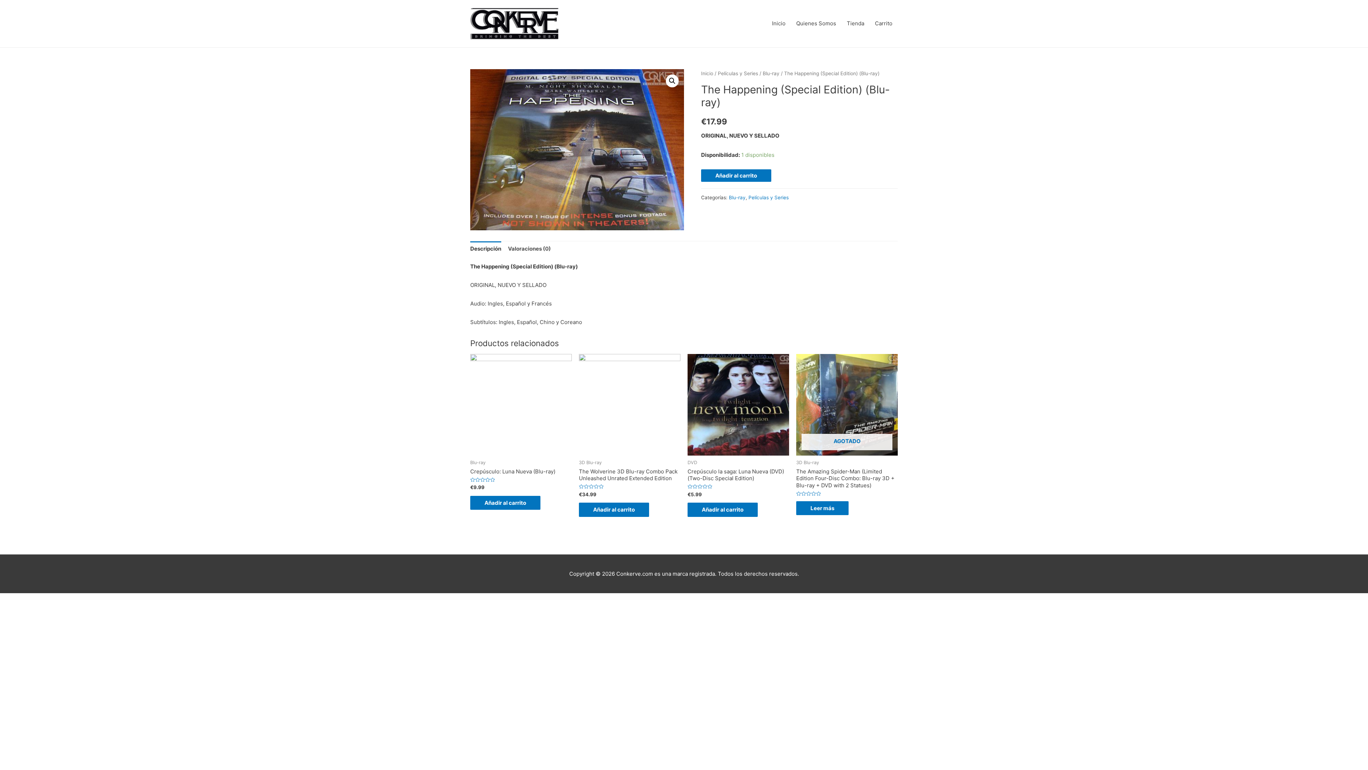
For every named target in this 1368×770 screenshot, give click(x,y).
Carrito (883, 23)
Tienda (855, 23)
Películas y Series (738, 73)
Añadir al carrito (736, 175)
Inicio (779, 23)
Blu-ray (771, 73)
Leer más (822, 508)
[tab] (485, 249)
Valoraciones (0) (529, 248)
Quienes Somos (816, 23)
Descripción (485, 248)
